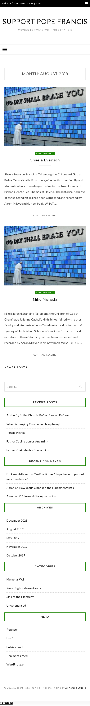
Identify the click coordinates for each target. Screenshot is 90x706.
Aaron (10, 487)
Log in (10, 638)
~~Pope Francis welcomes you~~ (21, 3)
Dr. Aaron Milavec (17, 474)
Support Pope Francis (45, 21)
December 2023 (16, 520)
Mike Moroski (45, 300)
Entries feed (14, 647)
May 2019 (12, 538)
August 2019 (15, 529)
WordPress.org (16, 664)
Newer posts (15, 367)
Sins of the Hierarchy (20, 596)
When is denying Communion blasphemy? (33, 424)
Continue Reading (45, 215)
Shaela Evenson (45, 160)
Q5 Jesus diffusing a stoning (37, 496)
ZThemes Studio (75, 687)
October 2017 (15, 555)
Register (12, 629)
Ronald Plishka (15, 432)
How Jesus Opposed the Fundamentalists (46, 487)
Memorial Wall (45, 153)
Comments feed (17, 656)
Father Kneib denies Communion (27, 450)
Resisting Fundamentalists (23, 588)
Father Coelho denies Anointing (27, 441)
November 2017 (16, 546)
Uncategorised (16, 605)
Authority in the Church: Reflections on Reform (37, 415)
